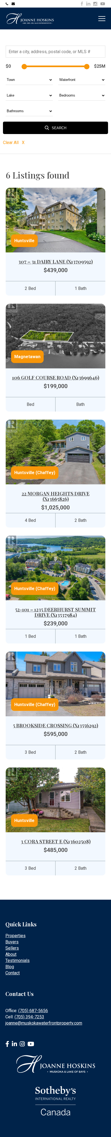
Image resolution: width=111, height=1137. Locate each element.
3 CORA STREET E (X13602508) (56, 841)
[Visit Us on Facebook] (82, 4)
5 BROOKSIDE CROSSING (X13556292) (55, 725)
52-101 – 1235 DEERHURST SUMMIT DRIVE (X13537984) (55, 612)
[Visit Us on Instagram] (95, 4)
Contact (12, 972)
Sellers (12, 948)
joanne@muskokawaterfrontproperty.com (14, 3)
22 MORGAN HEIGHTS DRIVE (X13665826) (55, 496)
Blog (9, 966)
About (10, 954)
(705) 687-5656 (33, 1010)
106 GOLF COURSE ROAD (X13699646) (55, 377)
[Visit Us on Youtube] (102, 4)
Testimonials (17, 960)
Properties (15, 935)
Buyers (12, 941)
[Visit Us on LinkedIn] (88, 4)
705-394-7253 (8, 3)
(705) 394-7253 (29, 1016)
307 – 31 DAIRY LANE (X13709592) (55, 261)
